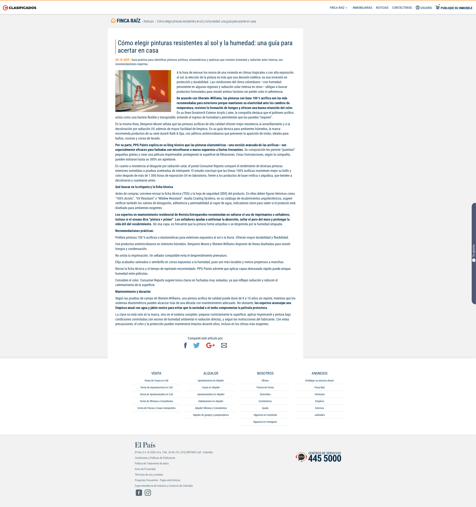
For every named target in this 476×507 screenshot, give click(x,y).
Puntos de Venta (265, 387)
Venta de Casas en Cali (156, 380)
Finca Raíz (337, 7)
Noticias (382, 7)
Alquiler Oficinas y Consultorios (211, 408)
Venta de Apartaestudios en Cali (156, 394)
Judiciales (319, 414)
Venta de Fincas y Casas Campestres (156, 408)
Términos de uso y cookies (149, 474)
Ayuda (265, 408)
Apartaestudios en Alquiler (210, 394)
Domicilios (265, 394)
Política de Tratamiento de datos (152, 463)
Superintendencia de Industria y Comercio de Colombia (164, 485)
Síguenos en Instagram (265, 421)
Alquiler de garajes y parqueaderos (211, 414)
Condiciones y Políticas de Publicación (155, 458)
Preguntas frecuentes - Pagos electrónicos (157, 480)
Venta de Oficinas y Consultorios (156, 401)
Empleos (319, 401)
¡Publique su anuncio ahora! (319, 380)
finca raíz (128, 21)
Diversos (319, 408)
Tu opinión (473, 251)
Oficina (265, 380)
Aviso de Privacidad (145, 469)
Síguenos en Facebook (265, 414)
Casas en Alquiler (211, 387)
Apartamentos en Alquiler (211, 380)
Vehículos (320, 394)
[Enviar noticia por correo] (224, 346)
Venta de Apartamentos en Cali (156, 387)
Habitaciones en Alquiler (210, 401)
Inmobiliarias (362, 7)
